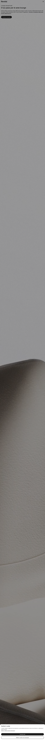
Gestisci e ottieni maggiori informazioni (8, 730)
